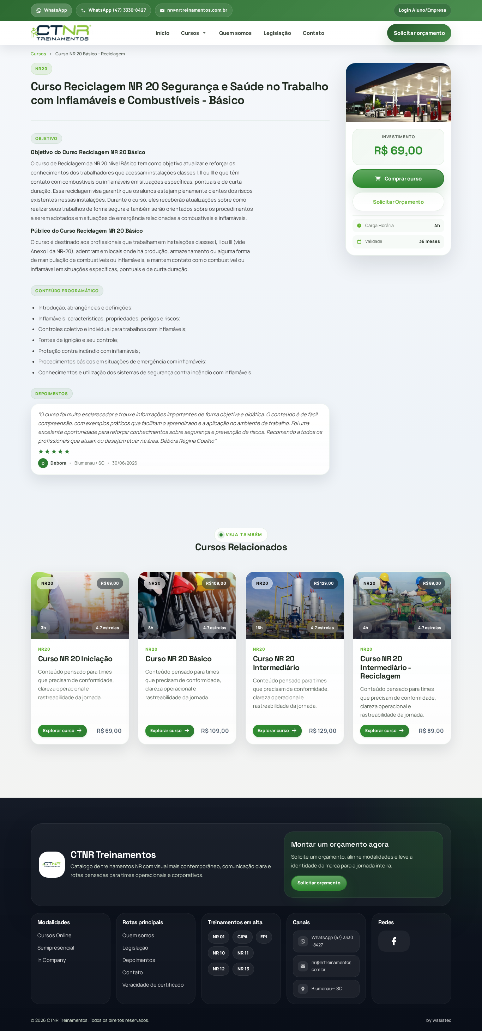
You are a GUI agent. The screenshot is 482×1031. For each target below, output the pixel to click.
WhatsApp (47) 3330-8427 (117, 10)
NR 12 (219, 969)
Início (162, 32)
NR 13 (243, 969)
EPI (263, 937)
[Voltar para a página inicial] (62, 33)
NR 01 (219, 937)
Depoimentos (138, 959)
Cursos (190, 32)
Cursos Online (54, 935)
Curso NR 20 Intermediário (276, 663)
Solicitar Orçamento (398, 201)
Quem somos (235, 32)
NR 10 (219, 953)
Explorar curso (58, 731)
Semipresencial (55, 947)
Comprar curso (403, 178)
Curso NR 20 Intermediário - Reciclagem (385, 667)
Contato (313, 32)
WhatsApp (55, 10)
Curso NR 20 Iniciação (75, 658)
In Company (51, 959)
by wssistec (438, 1020)
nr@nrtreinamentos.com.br (197, 10)
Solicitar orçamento (419, 32)
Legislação (277, 32)
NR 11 (243, 953)
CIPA (242, 937)
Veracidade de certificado (153, 984)
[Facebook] (394, 941)
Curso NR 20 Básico (178, 658)
